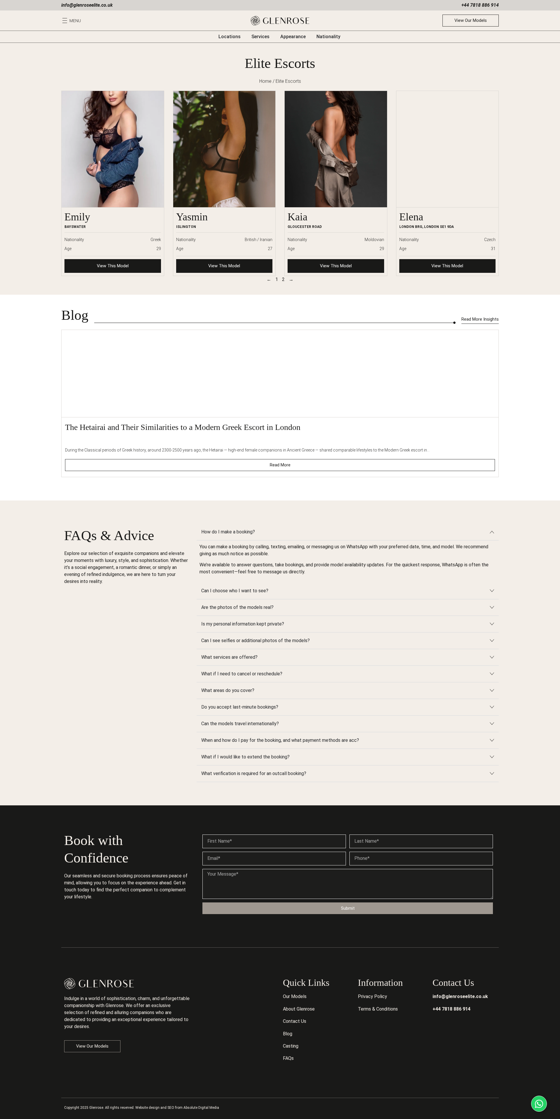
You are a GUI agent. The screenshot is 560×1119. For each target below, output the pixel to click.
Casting (290, 1046)
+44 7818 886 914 (480, 5)
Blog (287, 1034)
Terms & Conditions (378, 1009)
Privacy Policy (372, 996)
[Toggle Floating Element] (539, 1104)
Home (265, 81)
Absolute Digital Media (201, 1108)
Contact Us (294, 1021)
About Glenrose (299, 1009)
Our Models (295, 996)
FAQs (288, 1058)
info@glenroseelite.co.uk (87, 5)
